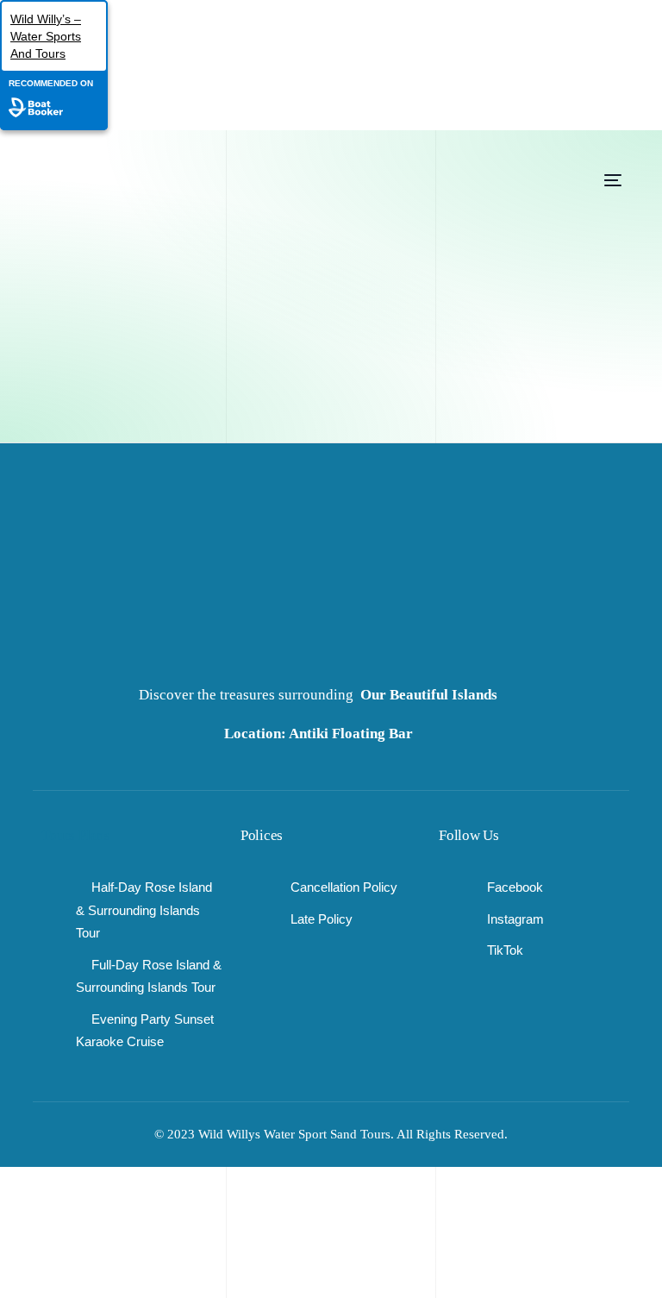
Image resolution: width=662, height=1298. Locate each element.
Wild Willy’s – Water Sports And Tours (45, 36)
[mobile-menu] (595, 180)
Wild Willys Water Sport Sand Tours (294, 1134)
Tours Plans (75, 835)
